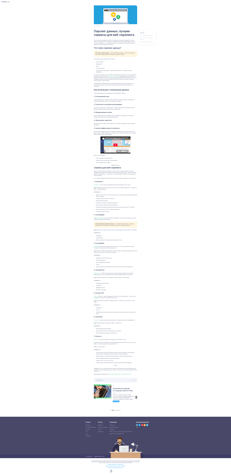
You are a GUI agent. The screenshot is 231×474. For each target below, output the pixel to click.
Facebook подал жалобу (113, 76)
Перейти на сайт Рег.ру (99, 456)
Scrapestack (96, 273)
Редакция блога (99, 380)
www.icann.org (111, 471)
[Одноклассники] (144, 425)
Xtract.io (95, 339)
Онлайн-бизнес (97, 26)
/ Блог (8, 1)
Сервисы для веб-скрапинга (146, 41)
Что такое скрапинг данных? (146, 35)
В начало (142, 32)
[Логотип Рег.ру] (4, 1)
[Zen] (137, 428)
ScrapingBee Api (100, 218)
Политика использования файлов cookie (115, 467)
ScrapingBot (96, 246)
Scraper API (96, 296)
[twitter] (139, 425)
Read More (116, 401)
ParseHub (96, 320)
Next (136, 397)
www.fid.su (125, 471)
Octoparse (96, 184)
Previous (95, 397)
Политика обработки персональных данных (115, 464)
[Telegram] (147, 425)
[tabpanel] (115, 394)
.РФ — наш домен (106, 471)
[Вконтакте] (137, 425)
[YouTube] (142, 425)
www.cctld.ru (118, 471)
